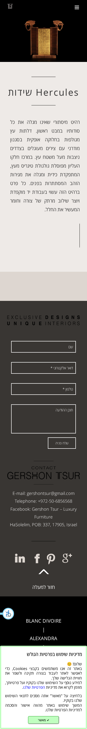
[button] (7, 614)
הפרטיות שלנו (34, 687)
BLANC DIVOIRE (43, 621)
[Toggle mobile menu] (77, 7)
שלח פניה (61, 443)
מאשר (43, 720)
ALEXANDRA (43, 638)
